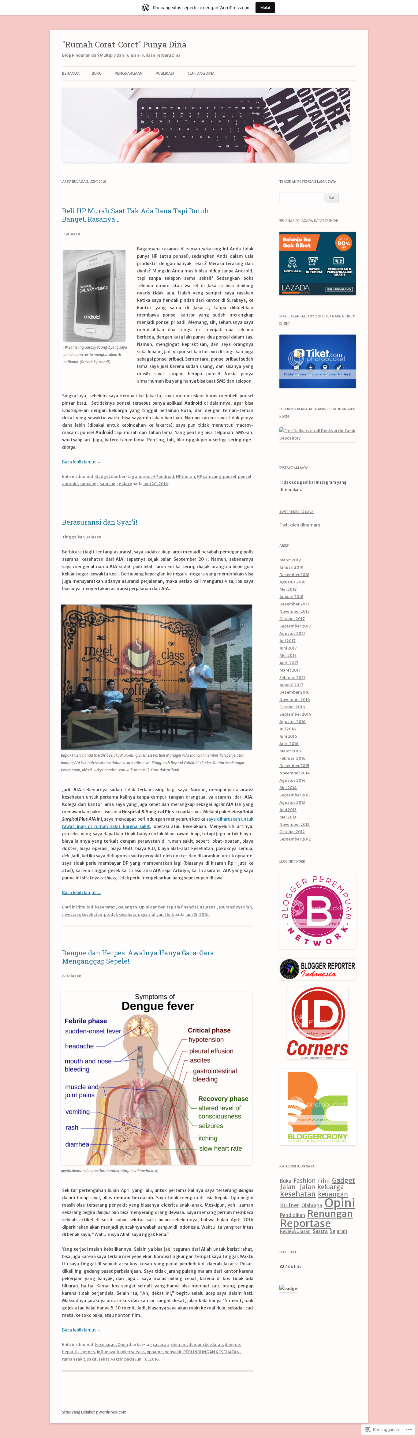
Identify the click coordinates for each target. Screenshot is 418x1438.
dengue (232, 1344)
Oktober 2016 (292, 707)
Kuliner (289, 1205)
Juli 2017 (287, 640)
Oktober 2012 (292, 831)
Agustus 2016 (292, 721)
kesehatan (105, 907)
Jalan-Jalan (297, 1187)
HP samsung (209, 476)
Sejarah (338, 1231)
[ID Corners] (317, 1057)
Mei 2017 (288, 655)
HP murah (185, 476)
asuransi (208, 907)
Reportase (305, 1223)
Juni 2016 (288, 736)
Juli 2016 (287, 729)
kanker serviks (131, 1351)
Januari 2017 (291, 684)
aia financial (186, 907)
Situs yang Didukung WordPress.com (94, 1412)
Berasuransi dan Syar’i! (99, 522)
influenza (106, 1351)
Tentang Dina (201, 73)
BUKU (97, 73)
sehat (103, 1359)
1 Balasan (71, 234)
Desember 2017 (294, 604)
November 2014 (294, 773)
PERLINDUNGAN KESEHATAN (211, 1351)
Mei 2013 (287, 817)
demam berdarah (205, 1344)
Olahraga (311, 1205)
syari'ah (149, 914)
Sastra (320, 1231)
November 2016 (294, 699)
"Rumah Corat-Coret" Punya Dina (124, 44)
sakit (91, 1359)
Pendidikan (292, 1215)
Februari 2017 (292, 677)
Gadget (102, 476)
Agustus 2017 (292, 633)
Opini (144, 907)
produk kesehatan (121, 914)
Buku (285, 1181)
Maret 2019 (290, 560)
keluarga (330, 1187)
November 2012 (294, 824)
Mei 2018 (288, 589)
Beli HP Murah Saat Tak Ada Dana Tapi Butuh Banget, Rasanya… (135, 214)
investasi (71, 914)
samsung (89, 483)
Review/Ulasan (295, 1231)
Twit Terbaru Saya (296, 511)
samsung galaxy (116, 483)
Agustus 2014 (292, 780)
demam (179, 1344)
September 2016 (295, 714)
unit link (166, 914)
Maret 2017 (290, 670)
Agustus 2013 (292, 802)
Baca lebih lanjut (81, 462)
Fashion (304, 1180)
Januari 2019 (291, 567)
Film (324, 1181)
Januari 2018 (291, 596)
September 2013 (295, 795)
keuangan (127, 907)
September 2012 (295, 839)
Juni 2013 (288, 809)
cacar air (161, 1344)
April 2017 (288, 662)
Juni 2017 (288, 648)
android (143, 476)
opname (155, 1351)
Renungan (330, 1213)
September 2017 (295, 626)
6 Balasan (71, 976)
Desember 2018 (294, 574)
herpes (88, 1351)
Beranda (71, 73)
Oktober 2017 (292, 618)
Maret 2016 (290, 751)
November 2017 (294, 611)
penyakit (173, 1351)
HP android (163, 476)
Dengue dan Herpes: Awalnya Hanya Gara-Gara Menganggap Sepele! (138, 956)
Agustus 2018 (292, 582)
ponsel (229, 476)
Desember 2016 (294, 692)
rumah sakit (73, 1359)
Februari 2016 (292, 758)
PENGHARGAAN (129, 73)
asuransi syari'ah (235, 907)
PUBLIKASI (165, 73)
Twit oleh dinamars (299, 525)
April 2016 (289, 743)
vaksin (117, 1359)
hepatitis (71, 1351)
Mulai (265, 7)
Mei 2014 (288, 787)
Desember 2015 (294, 765)
